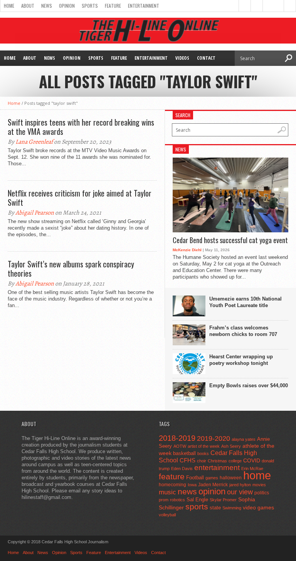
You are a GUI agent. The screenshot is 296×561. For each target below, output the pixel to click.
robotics (177, 499)
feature (172, 476)
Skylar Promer (223, 499)
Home (9, 5)
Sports (90, 5)
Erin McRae (252, 468)
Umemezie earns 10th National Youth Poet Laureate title (245, 302)
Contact (206, 58)
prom (163, 499)
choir (201, 461)
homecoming (172, 484)
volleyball (167, 514)
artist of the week (204, 446)
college (235, 461)
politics (261, 492)
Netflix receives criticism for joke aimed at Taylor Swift (79, 197)
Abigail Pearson (34, 212)
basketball (184, 453)
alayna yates (244, 439)
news (187, 491)
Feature (113, 5)
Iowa (192, 484)
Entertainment (143, 5)
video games (258, 508)
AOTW (179, 446)
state (215, 508)
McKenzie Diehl (187, 250)
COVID (251, 460)
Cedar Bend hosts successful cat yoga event (230, 240)
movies (259, 484)
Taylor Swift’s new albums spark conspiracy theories (71, 268)
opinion (211, 491)
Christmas (217, 461)
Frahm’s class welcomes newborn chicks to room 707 (243, 331)
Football (195, 477)
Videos (182, 58)
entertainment (217, 468)
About (27, 5)
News (46, 5)
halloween (231, 477)
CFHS (187, 460)
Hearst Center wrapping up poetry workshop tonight (241, 360)
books (203, 453)
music (167, 492)
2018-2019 (177, 438)
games (211, 477)
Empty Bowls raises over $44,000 (248, 385)
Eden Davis (182, 468)
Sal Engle (197, 499)
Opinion (67, 5)
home (257, 475)
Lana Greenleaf (34, 142)
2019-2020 (213, 438)
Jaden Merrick (213, 484)
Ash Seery (231, 446)
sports (196, 506)
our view (240, 492)
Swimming (231, 508)
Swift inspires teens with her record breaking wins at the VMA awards (81, 127)
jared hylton (240, 484)
